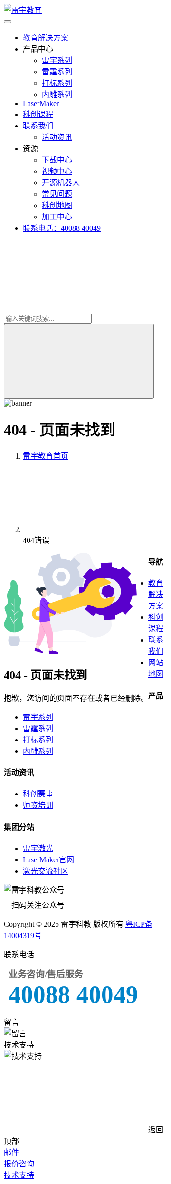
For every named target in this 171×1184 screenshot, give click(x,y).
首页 (45, 456)
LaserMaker (41, 103)
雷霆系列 (57, 72)
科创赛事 (38, 794)
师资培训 (38, 805)
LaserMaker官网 (48, 860)
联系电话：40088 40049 (62, 228)
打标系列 (57, 83)
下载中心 (57, 160)
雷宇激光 (38, 848)
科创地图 (57, 205)
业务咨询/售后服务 (46, 974)
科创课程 (38, 114)
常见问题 (57, 194)
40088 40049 (73, 994)
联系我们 (38, 126)
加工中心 (57, 217)
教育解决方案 (45, 38)
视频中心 (57, 171)
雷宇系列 (57, 60)
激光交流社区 (45, 871)
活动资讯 (57, 137)
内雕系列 (57, 94)
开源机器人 (61, 183)
